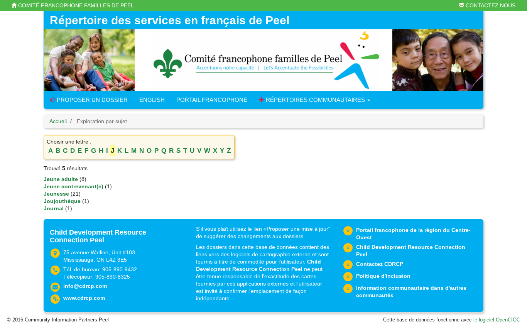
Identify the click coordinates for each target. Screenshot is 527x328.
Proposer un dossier (91, 99)
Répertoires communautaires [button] (315, 99)
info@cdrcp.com (85, 286)
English (152, 99)
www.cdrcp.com (84, 298)
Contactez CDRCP (379, 264)
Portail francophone (211, 99)
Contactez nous (489, 5)
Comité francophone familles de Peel (75, 5)
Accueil (58, 121)
